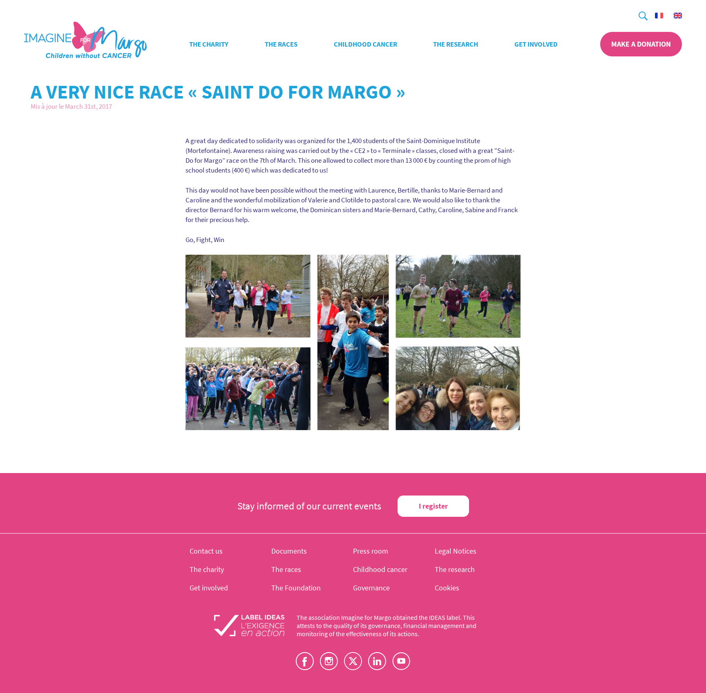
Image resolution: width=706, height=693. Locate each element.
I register (433, 506)
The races (281, 44)
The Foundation (296, 587)
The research (455, 44)
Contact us (206, 551)
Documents (289, 551)
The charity (208, 44)
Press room (370, 551)
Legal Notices (455, 551)
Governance (371, 587)
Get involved (536, 44)
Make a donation (641, 44)
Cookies (447, 587)
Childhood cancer (365, 44)
